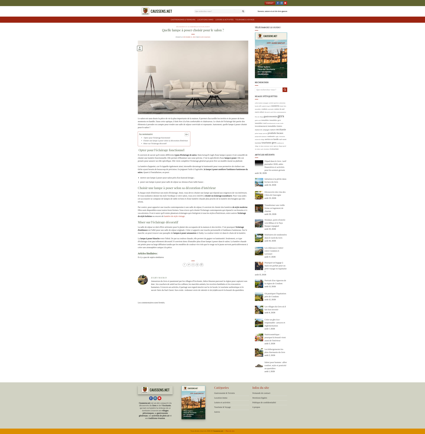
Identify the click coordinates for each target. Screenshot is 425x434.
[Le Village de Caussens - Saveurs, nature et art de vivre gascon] (164, 11)
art (260, 106)
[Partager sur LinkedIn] (202, 265)
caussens (275, 106)
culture (261, 112)
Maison (207, 27)
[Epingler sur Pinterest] (197, 265)
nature (273, 130)
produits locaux (275, 133)
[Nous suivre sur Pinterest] (285, 3)
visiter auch (260, 149)
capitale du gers (266, 106)
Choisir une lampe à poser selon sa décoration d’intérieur (165, 141)
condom (264, 109)
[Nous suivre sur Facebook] (278, 3)
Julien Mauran (204, 37)
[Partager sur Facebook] (185, 265)
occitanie (281, 129)
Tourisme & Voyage (244, 20)
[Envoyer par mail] (193, 265)
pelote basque (259, 133)
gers (281, 116)
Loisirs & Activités (224, 20)
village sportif (282, 146)
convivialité (271, 109)
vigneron (275, 146)
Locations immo (205, 20)
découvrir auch (269, 112)
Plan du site (230, 431)
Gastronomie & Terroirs (183, 20)
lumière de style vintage (174, 216)
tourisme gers (269, 142)
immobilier (265, 120)
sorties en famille (272, 139)
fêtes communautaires (279, 112)
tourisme (258, 143)
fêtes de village (259, 117)
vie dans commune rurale (266, 146)
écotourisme (274, 149)
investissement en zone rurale (275, 123)
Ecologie (200, 27)
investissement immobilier (266, 126)
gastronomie (270, 116)
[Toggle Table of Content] (185, 134)
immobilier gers (275, 120)
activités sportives (274, 103)
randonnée (271, 136)
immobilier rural (261, 123)
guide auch (258, 120)
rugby (277, 136)
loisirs (279, 126)
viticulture (266, 149)
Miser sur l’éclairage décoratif (154, 143)
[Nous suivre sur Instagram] (281, 3)
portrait (265, 133)
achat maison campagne (261, 103)
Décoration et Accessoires (186, 27)
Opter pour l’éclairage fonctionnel (156, 138)
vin (255, 149)
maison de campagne (262, 130)
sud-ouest (282, 139)
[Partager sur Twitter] (189, 265)
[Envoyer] (243, 11)
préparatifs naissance (261, 136)
